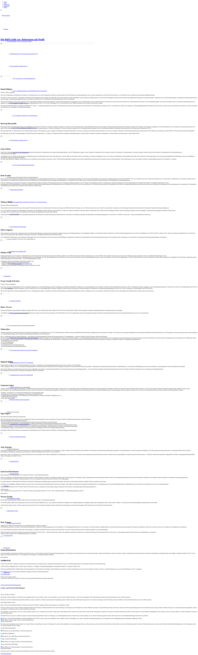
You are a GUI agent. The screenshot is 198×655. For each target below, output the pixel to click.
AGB (5, 3)
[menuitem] (100, 2)
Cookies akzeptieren (6, 585)
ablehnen (13, 585)
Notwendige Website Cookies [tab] (8, 602)
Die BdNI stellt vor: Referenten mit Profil (22, 39)
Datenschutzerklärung (6, 653)
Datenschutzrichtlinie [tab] (6, 648)
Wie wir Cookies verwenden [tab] (8, 594)
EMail (5, 7)
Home (5, 2)
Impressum (6, 6)
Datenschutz (7, 4)
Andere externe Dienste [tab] (6, 621)
